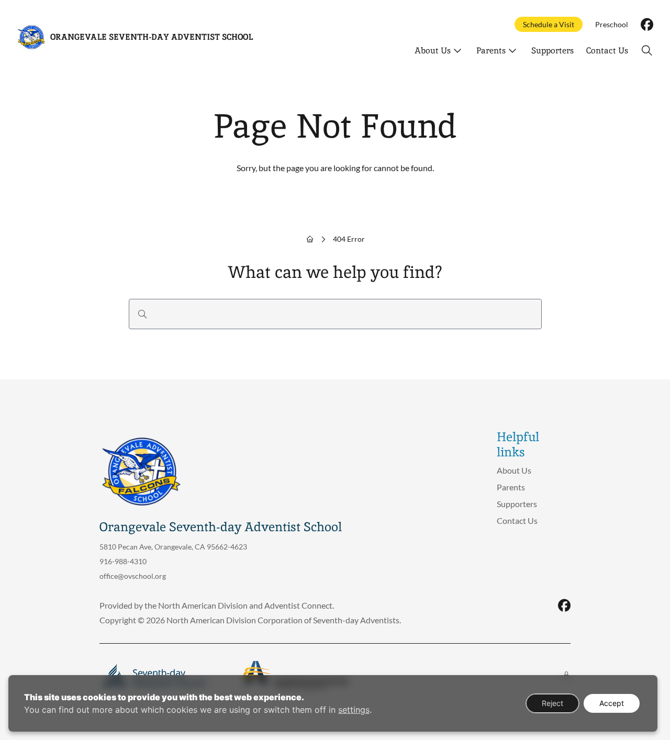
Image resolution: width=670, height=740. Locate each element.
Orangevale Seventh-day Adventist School (151, 36)
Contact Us (607, 50)
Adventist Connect (298, 605)
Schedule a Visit (548, 24)
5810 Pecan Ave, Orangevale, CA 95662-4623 (173, 546)
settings (354, 709)
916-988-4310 (123, 561)
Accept (611, 703)
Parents (491, 50)
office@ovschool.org (132, 575)
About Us (433, 50)
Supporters (552, 50)
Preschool (611, 24)
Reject (552, 703)
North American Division (203, 605)
